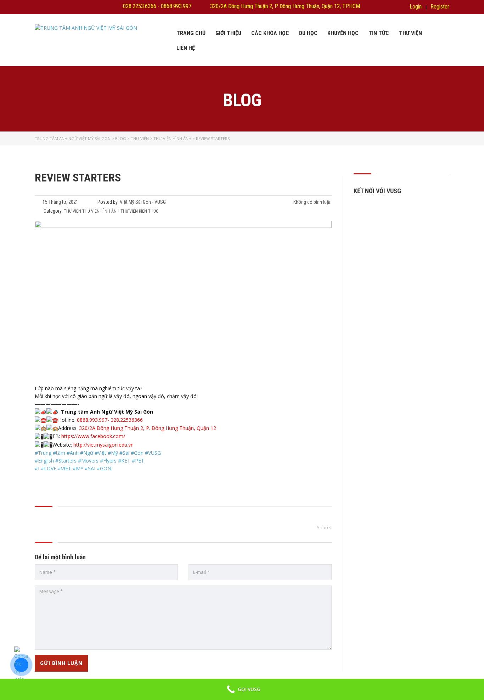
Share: (324, 527)
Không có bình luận (312, 202)
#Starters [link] (66, 460)
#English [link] (44, 460)
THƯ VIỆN (410, 33)
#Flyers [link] (108, 460)
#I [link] (37, 468)
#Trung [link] (43, 452)
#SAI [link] (90, 468)
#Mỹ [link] (113, 452)
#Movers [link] (88, 460)
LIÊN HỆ (185, 48)
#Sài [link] (124, 452)
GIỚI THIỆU (228, 33)
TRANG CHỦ (191, 33)
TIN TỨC (378, 33)
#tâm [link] (59, 452)
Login (416, 7)
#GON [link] (104, 468)
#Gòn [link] (137, 452)
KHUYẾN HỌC (343, 33)
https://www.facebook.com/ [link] (93, 436)
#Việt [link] (100, 452)
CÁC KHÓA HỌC (270, 33)
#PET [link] (138, 460)
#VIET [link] (64, 468)
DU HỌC (308, 33)
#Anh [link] (73, 452)
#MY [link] (78, 468)
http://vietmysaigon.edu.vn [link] (103, 444)
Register (439, 7)
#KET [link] (124, 460)
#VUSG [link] (153, 452)
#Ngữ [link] (86, 452)
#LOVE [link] (48, 468)
